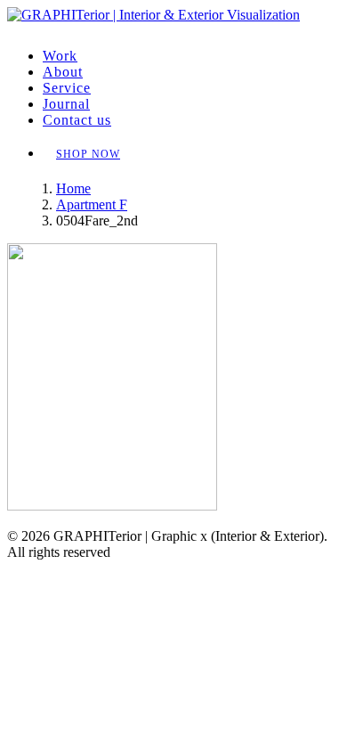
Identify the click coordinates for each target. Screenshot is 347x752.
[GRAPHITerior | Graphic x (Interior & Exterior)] (173, 20)
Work (60, 55)
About (63, 71)
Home (73, 188)
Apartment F (91, 204)
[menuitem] (191, 56)
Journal (66, 103)
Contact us (77, 119)
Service (67, 87)
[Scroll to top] (18, 570)
